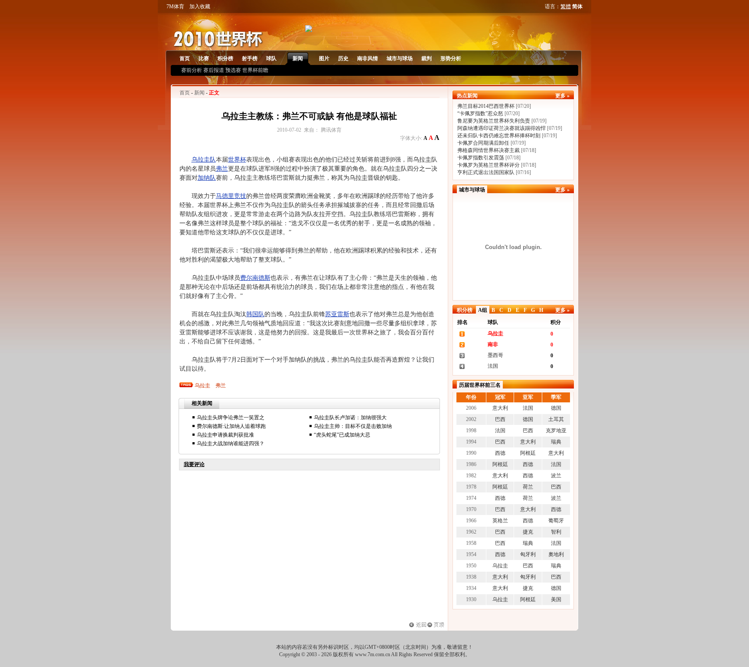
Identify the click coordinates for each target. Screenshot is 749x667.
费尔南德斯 (255, 278)
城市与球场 (400, 58)
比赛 (204, 58)
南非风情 (367, 58)
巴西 (500, 419)
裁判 (426, 58)
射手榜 (249, 58)
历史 (343, 58)
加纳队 (207, 178)
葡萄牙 (556, 521)
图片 (324, 58)
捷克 (528, 532)
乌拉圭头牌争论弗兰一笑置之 (230, 417)
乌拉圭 (202, 385)
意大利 (500, 408)
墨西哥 (495, 355)
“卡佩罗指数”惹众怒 (480, 113)
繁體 (565, 6)
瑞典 (556, 442)
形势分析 (450, 58)
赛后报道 (213, 70)
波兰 (556, 476)
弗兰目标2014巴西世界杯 (486, 106)
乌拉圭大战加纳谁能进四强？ (230, 443)
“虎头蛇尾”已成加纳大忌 (342, 435)
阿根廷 (528, 453)
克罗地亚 (556, 430)
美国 (556, 599)
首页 (184, 58)
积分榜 (225, 58)
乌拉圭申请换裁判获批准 (225, 435)
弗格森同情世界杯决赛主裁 (488, 150)
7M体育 (175, 6)
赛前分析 (191, 70)
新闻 (298, 58)
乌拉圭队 (204, 159)
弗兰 (222, 168)
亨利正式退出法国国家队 (486, 172)
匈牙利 (528, 554)
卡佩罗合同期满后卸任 (483, 143)
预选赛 (233, 70)
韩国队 (255, 314)
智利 (556, 532)
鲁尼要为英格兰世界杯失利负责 (493, 121)
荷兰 (528, 487)
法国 (493, 366)
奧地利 (556, 554)
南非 (493, 344)
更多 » (562, 96)
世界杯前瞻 (255, 70)
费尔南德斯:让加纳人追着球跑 (231, 426)
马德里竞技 (231, 196)
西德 (500, 453)
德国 (556, 408)
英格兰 (500, 521)
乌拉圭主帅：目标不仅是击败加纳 (353, 426)
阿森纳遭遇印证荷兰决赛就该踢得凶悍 (501, 128)
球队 (271, 58)
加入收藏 (199, 6)
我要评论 (194, 464)
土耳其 (556, 419)
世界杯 (237, 159)
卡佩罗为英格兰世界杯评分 (488, 165)
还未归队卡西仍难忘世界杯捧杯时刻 (499, 136)
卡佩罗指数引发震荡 (480, 158)
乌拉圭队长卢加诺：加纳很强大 (350, 417)
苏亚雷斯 (337, 314)
